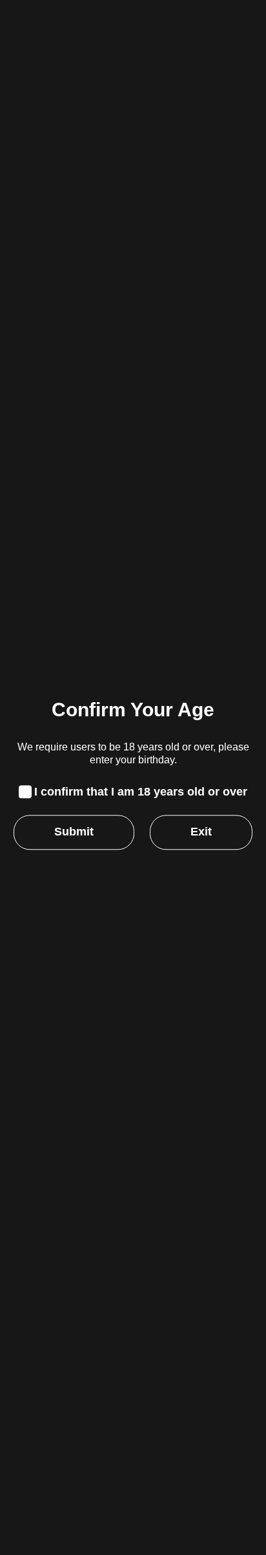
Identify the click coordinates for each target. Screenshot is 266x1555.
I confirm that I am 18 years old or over (140, 791)
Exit (201, 832)
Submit (74, 832)
